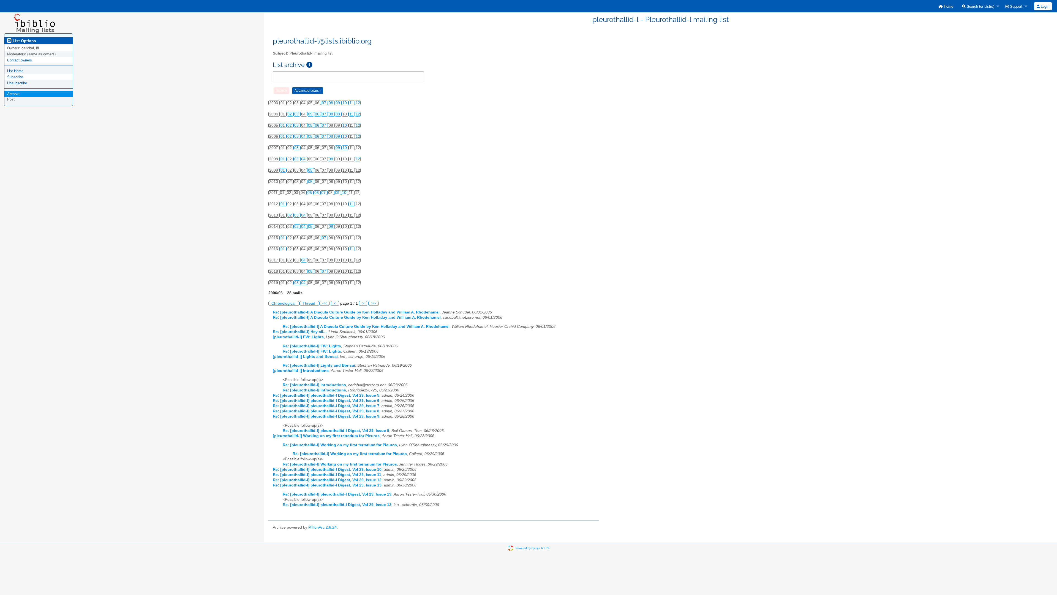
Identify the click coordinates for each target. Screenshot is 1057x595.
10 (345, 103)
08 (331, 103)
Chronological (283, 303)
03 (297, 114)
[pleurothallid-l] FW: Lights (298, 337)
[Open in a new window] (309, 64)
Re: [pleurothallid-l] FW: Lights (312, 346)
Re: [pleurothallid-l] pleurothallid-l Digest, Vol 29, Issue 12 (327, 480)
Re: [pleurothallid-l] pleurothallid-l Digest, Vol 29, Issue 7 (326, 406)
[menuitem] (946, 6)
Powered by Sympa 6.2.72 (532, 548)
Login (1044, 6)
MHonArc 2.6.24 (322, 527)
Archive (13, 94)
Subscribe (15, 77)
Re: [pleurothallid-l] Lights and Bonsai (319, 365)
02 (290, 114)
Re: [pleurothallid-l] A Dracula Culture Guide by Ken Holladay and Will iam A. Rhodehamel (357, 317)
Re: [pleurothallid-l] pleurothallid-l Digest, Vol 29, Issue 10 (327, 469)
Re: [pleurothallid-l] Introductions (314, 385)
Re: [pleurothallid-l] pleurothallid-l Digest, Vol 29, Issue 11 (327, 475)
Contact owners (19, 60)
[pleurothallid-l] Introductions (301, 371)
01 (283, 125)
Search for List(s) (980, 6)
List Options (24, 41)
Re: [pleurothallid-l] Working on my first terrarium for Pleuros (340, 445)
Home (948, 6)
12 (358, 103)
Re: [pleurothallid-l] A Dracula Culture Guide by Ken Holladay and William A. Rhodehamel (356, 312)
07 (324, 103)
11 (351, 103)
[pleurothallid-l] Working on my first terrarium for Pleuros (326, 436)
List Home (15, 71)
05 (311, 114)
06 (317, 114)
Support (1015, 6)
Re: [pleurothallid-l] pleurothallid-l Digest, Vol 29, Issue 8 (326, 411)
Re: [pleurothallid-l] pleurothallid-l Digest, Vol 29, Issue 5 (326, 395)
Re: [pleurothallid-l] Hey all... (299, 332)
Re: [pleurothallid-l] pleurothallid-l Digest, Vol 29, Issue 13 (327, 485)
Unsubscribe (17, 83)
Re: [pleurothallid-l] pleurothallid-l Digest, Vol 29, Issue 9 (326, 416)
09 (338, 103)
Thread (309, 303)
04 (304, 136)
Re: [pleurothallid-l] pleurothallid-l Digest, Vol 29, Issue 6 (326, 401)
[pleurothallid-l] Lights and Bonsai (305, 357)
